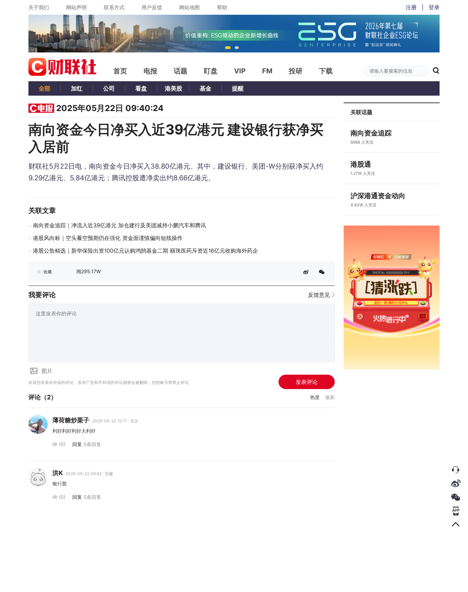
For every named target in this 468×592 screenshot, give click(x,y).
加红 (77, 88)
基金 (205, 88)
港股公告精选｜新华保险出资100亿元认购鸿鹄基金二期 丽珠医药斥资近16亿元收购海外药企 (145, 250)
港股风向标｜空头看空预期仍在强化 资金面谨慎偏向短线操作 (108, 237)
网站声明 (76, 7)
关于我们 (38, 7)
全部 (44, 88)
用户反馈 (151, 7)
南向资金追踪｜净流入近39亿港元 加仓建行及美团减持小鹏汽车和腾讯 (119, 225)
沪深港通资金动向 (377, 196)
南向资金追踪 (371, 133)
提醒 (238, 88)
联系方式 (114, 7)
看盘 (141, 88)
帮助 (222, 7)
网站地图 (189, 7)
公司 (109, 88)
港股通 (360, 164)
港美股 (173, 88)
